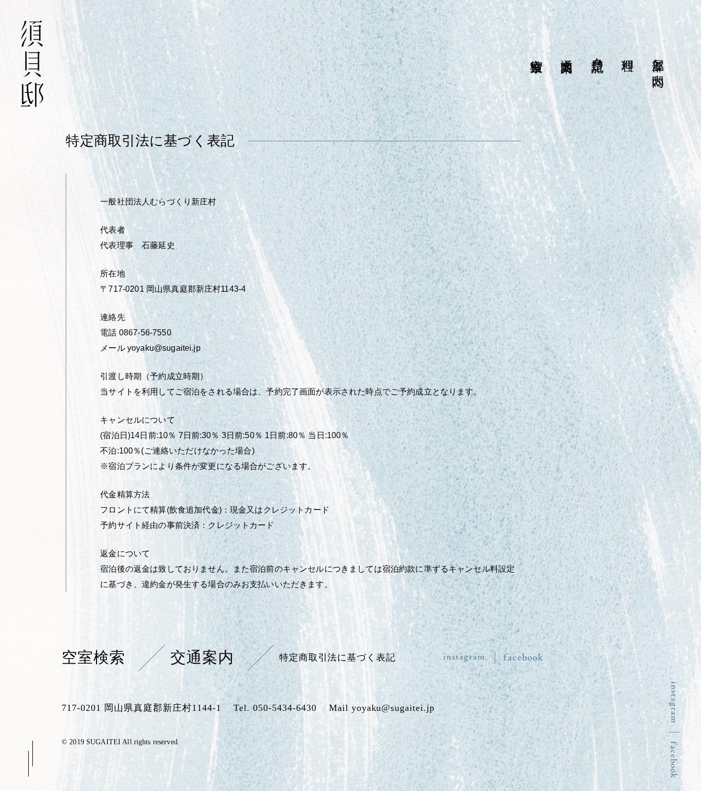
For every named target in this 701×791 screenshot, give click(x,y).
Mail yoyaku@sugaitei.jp (382, 708)
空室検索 (93, 657)
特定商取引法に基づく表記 (337, 657)
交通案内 (202, 657)
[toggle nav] (31, 758)
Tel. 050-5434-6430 (275, 708)
